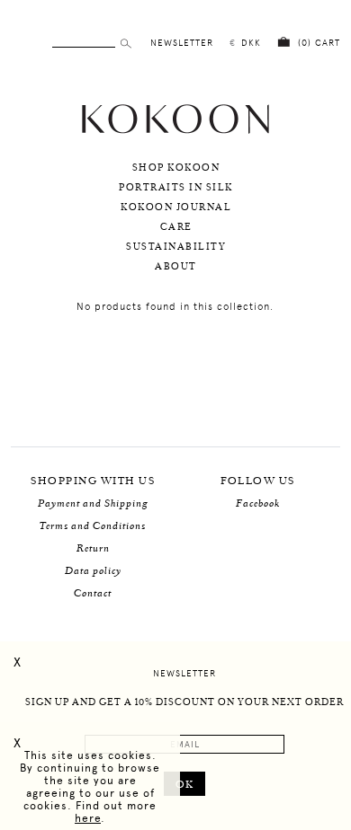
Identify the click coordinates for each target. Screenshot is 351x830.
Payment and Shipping (93, 503)
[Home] (175, 131)
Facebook (258, 503)
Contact (93, 593)
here (88, 818)
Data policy (93, 571)
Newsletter (184, 673)
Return (93, 548)
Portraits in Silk (176, 187)
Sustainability (176, 247)
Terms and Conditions (93, 526)
